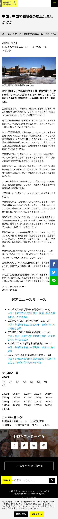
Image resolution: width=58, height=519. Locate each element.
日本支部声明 (37, 421)
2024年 (16, 393)
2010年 (6, 405)
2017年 (38, 397)
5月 (31, 381)
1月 (4, 381)
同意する (36, 514)
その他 (45, 425)
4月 (24, 381)
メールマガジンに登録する (29, 465)
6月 (38, 381)
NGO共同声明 (22, 425)
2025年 (6, 393)
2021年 (48, 393)
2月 (11, 381)
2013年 (27, 401)
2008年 (27, 405)
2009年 (16, 405)
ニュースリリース (14, 34)
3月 (18, 381)
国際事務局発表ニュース (33, 34)
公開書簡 (6, 425)
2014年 (16, 401)
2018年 (27, 397)
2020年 (6, 397)
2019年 (16, 397)
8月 (4, 385)
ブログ (35, 425)
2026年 (6, 376)
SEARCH (6, 480)
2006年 (48, 405)
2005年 (6, 409)
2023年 (27, 393)
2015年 (6, 401)
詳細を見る (21, 514)
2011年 (48, 401)
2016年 (48, 397)
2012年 (38, 401)
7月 (45, 381)
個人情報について (29, 498)
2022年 (38, 393)
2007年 (38, 405)
